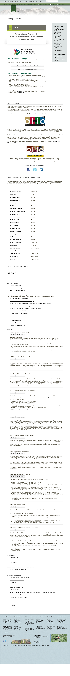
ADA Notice (49, 619)
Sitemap (25, 1)
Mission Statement (50, 625)
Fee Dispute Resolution (7, 628)
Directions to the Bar (50, 622)
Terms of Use (49, 629)
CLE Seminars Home (29, 618)
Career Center (17, 620)
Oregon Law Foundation (29, 629)
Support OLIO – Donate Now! (35, 155)
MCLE (58, 623)
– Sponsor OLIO (57, 44)
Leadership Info (20, 334)
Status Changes (60, 629)
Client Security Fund (6, 629)
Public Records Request (7, 626)
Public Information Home (7, 618)
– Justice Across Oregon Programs (59, 40)
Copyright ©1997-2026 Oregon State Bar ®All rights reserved (14, 645)
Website (12, 334)
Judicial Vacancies (17, 622)
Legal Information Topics (7, 619)
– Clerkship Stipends (58, 35)
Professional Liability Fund (62, 628)
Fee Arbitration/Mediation (29, 623)
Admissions (59, 618)
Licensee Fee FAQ (60, 625)
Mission (16, 1)
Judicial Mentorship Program (58, 52)
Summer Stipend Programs (57, 33)
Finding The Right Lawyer (7, 621)
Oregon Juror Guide (6, 620)
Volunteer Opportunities (40, 628)
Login (41, 1)
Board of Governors (39, 618)
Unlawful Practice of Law (7, 627)
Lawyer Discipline (60, 622)
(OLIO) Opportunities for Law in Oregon (59, 42)
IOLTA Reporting (60, 621)
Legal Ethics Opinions (18, 623)
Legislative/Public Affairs (29, 626)
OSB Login (16, 626)
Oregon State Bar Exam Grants (59, 30)
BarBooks (16, 618)
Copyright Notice (50, 621)
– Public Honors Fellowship (57, 37)
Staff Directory (49, 628)
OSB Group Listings (18, 625)
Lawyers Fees (5, 623)
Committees (38, 619)
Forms (20, 1)
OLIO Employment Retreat (58, 47)
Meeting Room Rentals (51, 623)
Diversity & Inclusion (28, 622)
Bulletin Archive (17, 619)
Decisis (15, 621)
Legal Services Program (29, 624)
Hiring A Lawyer (6, 622)
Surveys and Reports (18, 629)
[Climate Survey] (26, 42)
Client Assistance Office (7, 625)
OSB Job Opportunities (51, 626)
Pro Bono (26, 630)
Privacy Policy (49, 627)
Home (5, 1)
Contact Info (49, 620)
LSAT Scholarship (58, 50)
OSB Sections (38, 625)
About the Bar (10, 1)
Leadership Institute (58, 48)
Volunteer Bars (39, 621)
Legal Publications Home (29, 619)
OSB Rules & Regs (17, 627)
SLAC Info (16, 628)
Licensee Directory (33, 1)
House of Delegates (39, 620)
